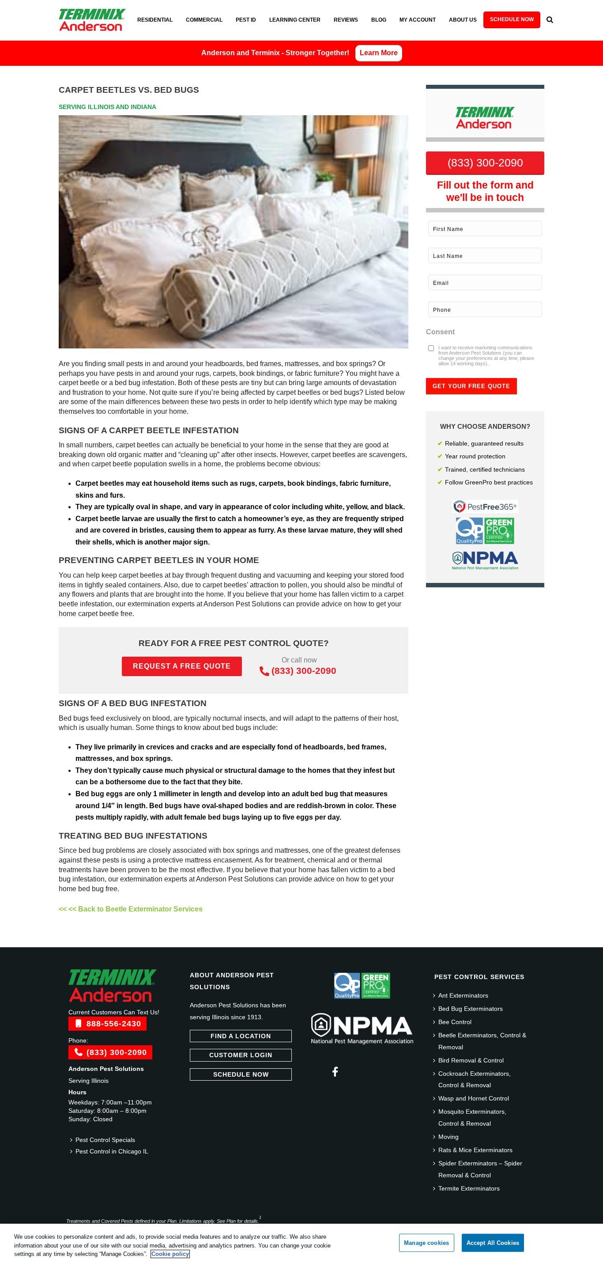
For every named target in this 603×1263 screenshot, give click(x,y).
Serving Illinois (88, 1080)
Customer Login (240, 1055)
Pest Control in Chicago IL (111, 1151)
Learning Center (294, 20)
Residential (155, 20)
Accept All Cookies (493, 1242)
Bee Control (454, 1021)
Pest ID (246, 20)
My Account (417, 20)
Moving (448, 1136)
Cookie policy (170, 1254)
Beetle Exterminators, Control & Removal (482, 1041)
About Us (463, 20)
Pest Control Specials (105, 1139)
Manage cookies (426, 1242)
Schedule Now (512, 19)
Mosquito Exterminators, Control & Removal (472, 1117)
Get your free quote (471, 386)
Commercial (204, 20)
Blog (378, 20)
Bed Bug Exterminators (470, 1008)
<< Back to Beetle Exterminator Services (135, 909)
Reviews (346, 20)
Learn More (379, 53)
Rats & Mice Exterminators (475, 1149)
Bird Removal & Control (471, 1060)
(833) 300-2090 (303, 671)
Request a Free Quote (182, 666)
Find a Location (241, 1036)
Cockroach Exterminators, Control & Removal (474, 1079)
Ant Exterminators (463, 995)
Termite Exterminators (469, 1188)
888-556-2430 (112, 1023)
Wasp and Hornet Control (473, 1098)
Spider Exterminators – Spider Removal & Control (480, 1169)
